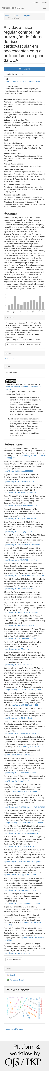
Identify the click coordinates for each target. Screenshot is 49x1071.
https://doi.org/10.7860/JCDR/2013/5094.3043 (21, 612)
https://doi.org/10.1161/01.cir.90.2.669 (18, 718)
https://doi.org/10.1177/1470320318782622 (20, 772)
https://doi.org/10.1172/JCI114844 (31, 746)
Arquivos (15, 15)
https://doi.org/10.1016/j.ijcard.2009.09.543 (20, 518)
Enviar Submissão (14, 959)
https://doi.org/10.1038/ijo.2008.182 (24, 705)
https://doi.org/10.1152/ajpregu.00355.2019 (20, 890)
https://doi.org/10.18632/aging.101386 (18, 531)
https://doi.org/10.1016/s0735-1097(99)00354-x (24, 689)
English (12, 975)
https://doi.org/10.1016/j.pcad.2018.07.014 (20, 846)
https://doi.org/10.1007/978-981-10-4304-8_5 (21, 833)
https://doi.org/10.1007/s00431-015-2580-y (20, 588)
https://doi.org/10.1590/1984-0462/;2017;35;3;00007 (23, 861)
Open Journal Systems (14, 1029)
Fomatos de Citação (15, 344)
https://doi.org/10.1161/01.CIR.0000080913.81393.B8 (24, 575)
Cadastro (34, 2)
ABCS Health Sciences (13, 7)
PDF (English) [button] (24, 69)
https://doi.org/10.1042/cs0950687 (16, 781)
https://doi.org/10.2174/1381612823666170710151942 (24, 807)
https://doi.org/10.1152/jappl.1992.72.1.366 (20, 638)
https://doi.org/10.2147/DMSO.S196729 (28, 791)
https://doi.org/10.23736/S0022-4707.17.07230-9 (24, 822)
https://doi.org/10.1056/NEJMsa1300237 (19, 625)
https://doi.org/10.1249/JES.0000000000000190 (22, 903)
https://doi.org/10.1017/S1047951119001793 (20, 560)
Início (7, 15)
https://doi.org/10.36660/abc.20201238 (18, 471)
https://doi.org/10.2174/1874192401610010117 (21, 733)
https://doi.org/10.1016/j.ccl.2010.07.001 (19, 481)
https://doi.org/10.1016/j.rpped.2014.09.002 (20, 874)
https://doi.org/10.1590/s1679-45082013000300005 (23, 544)
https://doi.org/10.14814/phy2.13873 (17, 953)
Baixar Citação (33, 344)
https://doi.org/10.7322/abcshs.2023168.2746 (22, 81)
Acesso (44, 2)
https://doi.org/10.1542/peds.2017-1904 (18, 664)
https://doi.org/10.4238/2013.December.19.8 (20, 505)
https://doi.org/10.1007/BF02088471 (17, 649)
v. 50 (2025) (26, 15)
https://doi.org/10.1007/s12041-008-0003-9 (20, 492)
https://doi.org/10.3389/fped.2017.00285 (19, 755)
